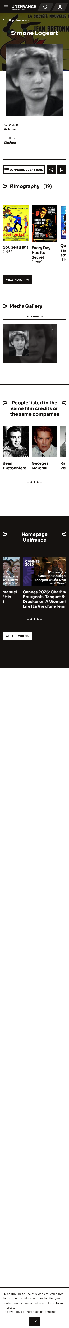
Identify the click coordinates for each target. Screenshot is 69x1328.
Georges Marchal (40, 465)
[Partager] (51, 169)
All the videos (17, 636)
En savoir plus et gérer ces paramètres (29, 1312)
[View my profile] (60, 7)
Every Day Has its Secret (41, 253)
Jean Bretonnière (14, 465)
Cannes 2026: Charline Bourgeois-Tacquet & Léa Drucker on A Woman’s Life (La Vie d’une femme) (27, 599)
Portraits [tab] (35, 316)
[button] (51, 330)
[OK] (34, 1321)
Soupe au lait (15, 247)
